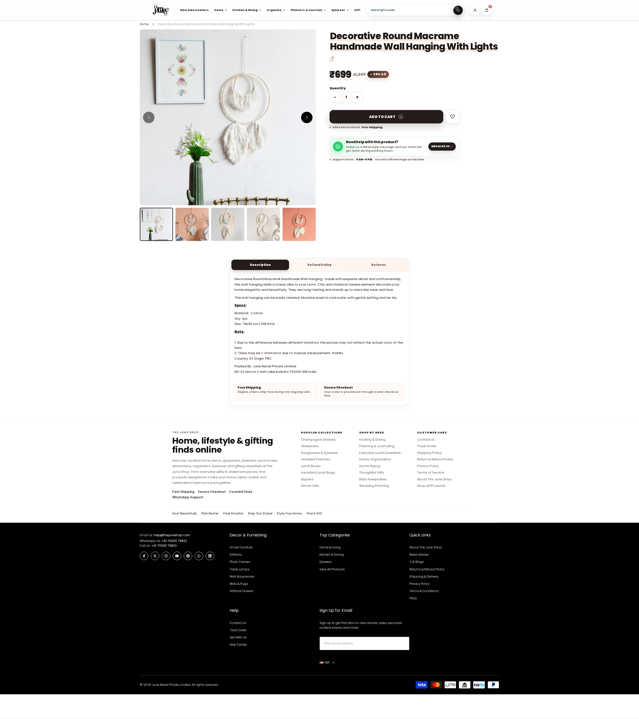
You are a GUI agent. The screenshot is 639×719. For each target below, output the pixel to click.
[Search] (458, 10)
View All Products (332, 569)
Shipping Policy (429, 453)
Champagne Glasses (318, 439)
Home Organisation (375, 459)
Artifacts (236, 554)
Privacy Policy (428, 466)
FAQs (413, 598)
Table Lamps (239, 569)
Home (144, 24)
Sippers (307, 479)
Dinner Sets (310, 486)
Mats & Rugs (239, 584)
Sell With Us (238, 637)
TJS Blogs (416, 562)
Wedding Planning (374, 486)
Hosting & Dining (372, 439)
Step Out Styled (260, 513)
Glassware (310, 446)
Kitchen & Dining (332, 554)
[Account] (475, 10)
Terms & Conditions (424, 591)
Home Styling (369, 466)
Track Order (427, 446)
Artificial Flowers (241, 591)
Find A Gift (314, 513)
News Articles (419, 554)
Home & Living (330, 547)
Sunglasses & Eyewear (319, 453)
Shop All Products (431, 486)
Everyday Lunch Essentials (380, 453)
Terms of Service (430, 472)
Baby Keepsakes (373, 479)
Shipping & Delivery (424, 576)
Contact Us (426, 439)
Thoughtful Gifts (371, 472)
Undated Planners (315, 459)
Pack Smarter (233, 513)
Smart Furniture (241, 547)
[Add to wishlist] (452, 116)
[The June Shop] (160, 10)
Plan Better (210, 513)
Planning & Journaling (376, 446)
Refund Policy (319, 265)
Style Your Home (289, 513)
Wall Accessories (242, 576)
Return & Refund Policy (435, 459)
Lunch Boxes (311, 466)
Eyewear (326, 562)
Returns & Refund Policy (427, 569)
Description (260, 265)
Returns (378, 265)
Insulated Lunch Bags (318, 472)
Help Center (238, 644)
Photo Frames (240, 562)
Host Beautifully (184, 513)
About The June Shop (434, 479)
